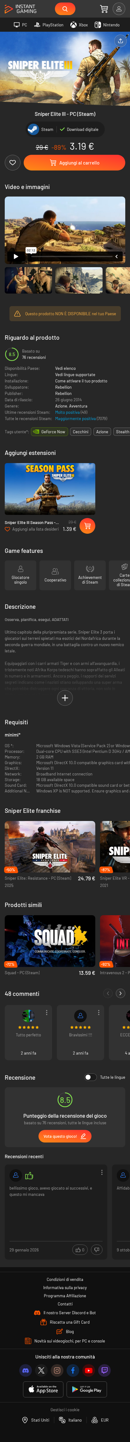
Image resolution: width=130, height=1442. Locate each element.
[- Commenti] (108, 993)
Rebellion (63, 387)
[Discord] (25, 1370)
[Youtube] (88, 1370)
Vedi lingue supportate (75, 374)
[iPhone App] (43, 1389)
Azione (61, 405)
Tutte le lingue (112, 1077)
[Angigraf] (15, 1175)
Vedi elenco (65, 368)
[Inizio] (20, 9)
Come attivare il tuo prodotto (81, 380)
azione (102, 431)
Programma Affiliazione (65, 1295)
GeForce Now (53, 431)
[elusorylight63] (28, 1016)
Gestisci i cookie (65, 1409)
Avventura (78, 405)
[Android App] (87, 1389)
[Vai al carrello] (104, 9)
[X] (41, 1370)
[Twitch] (104, 1370)
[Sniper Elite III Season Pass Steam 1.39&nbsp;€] (50, 489)
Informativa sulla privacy (65, 1287)
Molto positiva (68, 412)
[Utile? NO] (97, 1250)
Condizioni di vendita (65, 1279)
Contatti (65, 1303)
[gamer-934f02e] (80, 1016)
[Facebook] (73, 1370)
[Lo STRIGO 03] (123, 1175)
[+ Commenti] (120, 993)
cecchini (80, 431)
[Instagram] (57, 1370)
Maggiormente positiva (76, 418)
